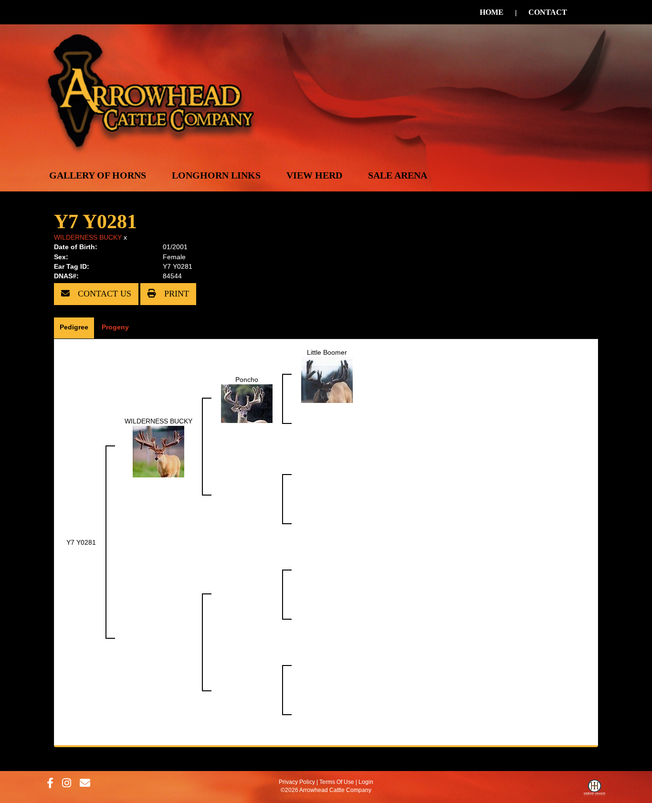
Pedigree (74, 327)
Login (365, 782)
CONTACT (547, 12)
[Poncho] (247, 403)
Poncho (246, 379)
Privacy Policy (297, 782)
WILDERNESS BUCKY (88, 237)
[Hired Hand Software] (594, 790)
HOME (492, 12)
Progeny (115, 327)
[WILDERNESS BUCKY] (158, 450)
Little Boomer (327, 352)
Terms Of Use (336, 782)
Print (175, 293)
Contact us (103, 293)
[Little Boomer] (327, 379)
